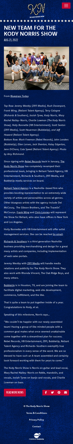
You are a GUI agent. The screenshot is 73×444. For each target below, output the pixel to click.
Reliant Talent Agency (16, 188)
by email (58, 234)
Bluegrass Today (19, 96)
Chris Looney (42, 212)
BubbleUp (9, 285)
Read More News (14, 392)
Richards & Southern (15, 241)
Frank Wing (23, 212)
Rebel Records (33, 161)
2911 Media (33, 263)
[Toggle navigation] (66, 5)
